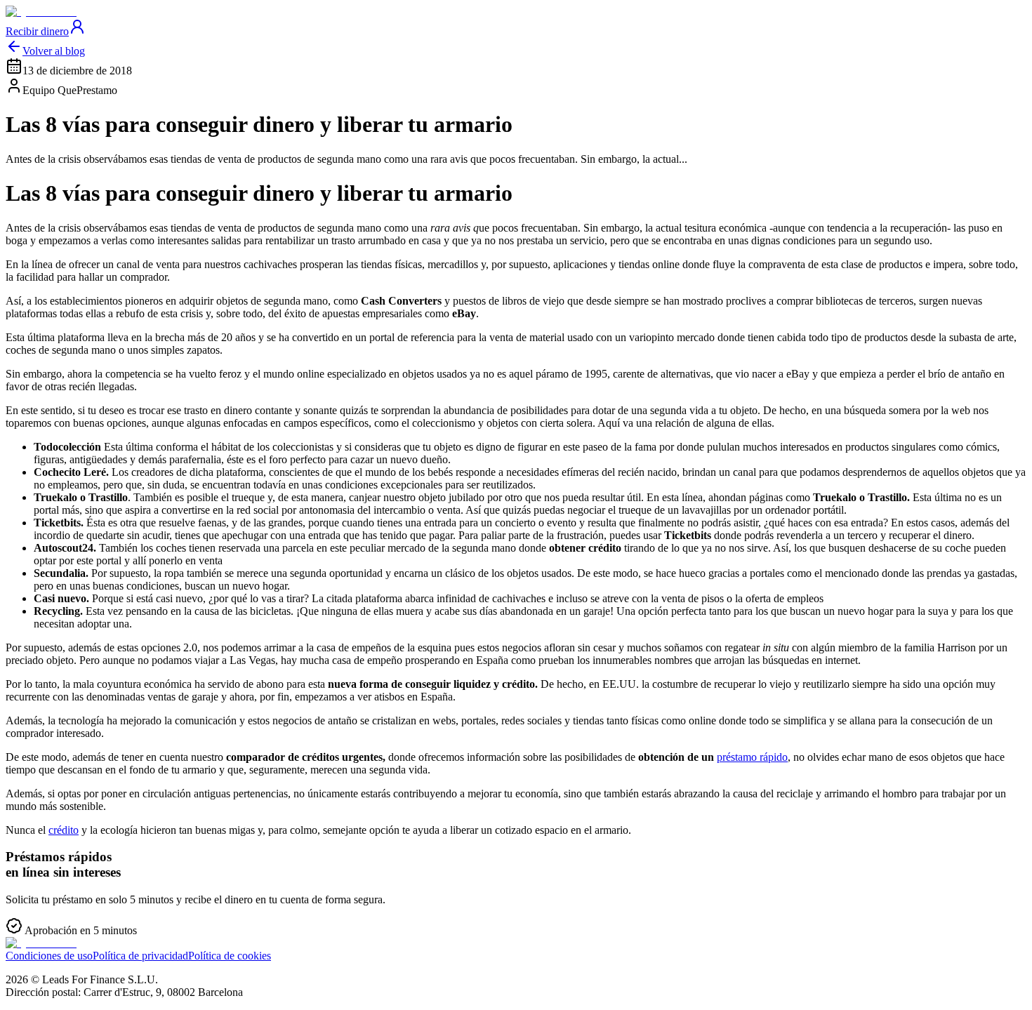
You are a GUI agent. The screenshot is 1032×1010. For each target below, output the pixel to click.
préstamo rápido (752, 757)
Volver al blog (53, 51)
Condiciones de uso (49, 956)
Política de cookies (229, 956)
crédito (63, 830)
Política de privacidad (140, 956)
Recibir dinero (37, 31)
